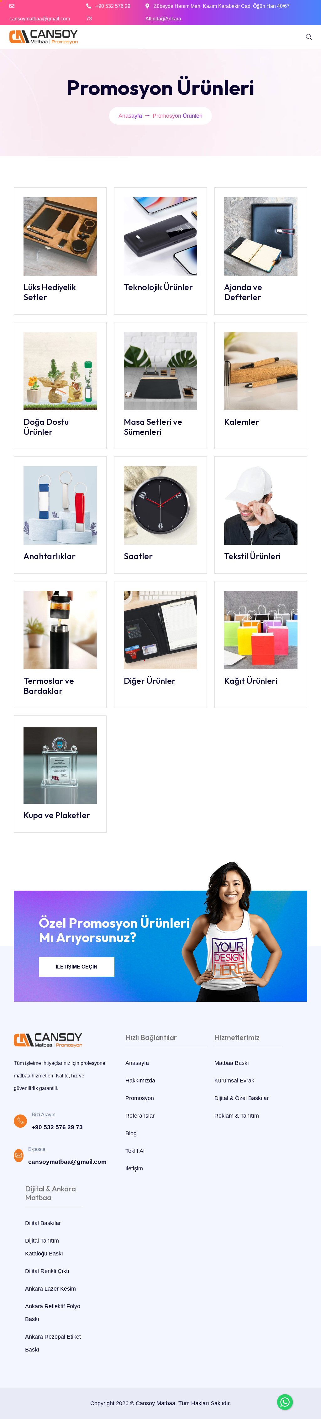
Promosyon (139, 1098)
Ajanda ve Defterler (243, 292)
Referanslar (140, 1116)
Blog (131, 1133)
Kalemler (241, 421)
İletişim (134, 1168)
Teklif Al (135, 1151)
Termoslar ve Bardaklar (49, 685)
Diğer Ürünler (150, 680)
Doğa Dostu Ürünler (46, 426)
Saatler (138, 556)
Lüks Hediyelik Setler (50, 292)
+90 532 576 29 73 (57, 1127)
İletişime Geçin (76, 966)
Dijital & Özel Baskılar (241, 1098)
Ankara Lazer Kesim (50, 1289)
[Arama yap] (309, 37)
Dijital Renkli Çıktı (47, 1271)
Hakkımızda (140, 1080)
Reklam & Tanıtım (236, 1116)
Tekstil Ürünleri (252, 556)
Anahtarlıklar (50, 556)
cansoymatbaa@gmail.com (39, 18)
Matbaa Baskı (231, 1063)
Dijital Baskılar (43, 1223)
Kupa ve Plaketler (57, 815)
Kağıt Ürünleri (250, 680)
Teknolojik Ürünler (158, 287)
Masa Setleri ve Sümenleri (153, 426)
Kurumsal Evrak (234, 1080)
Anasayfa (130, 116)
